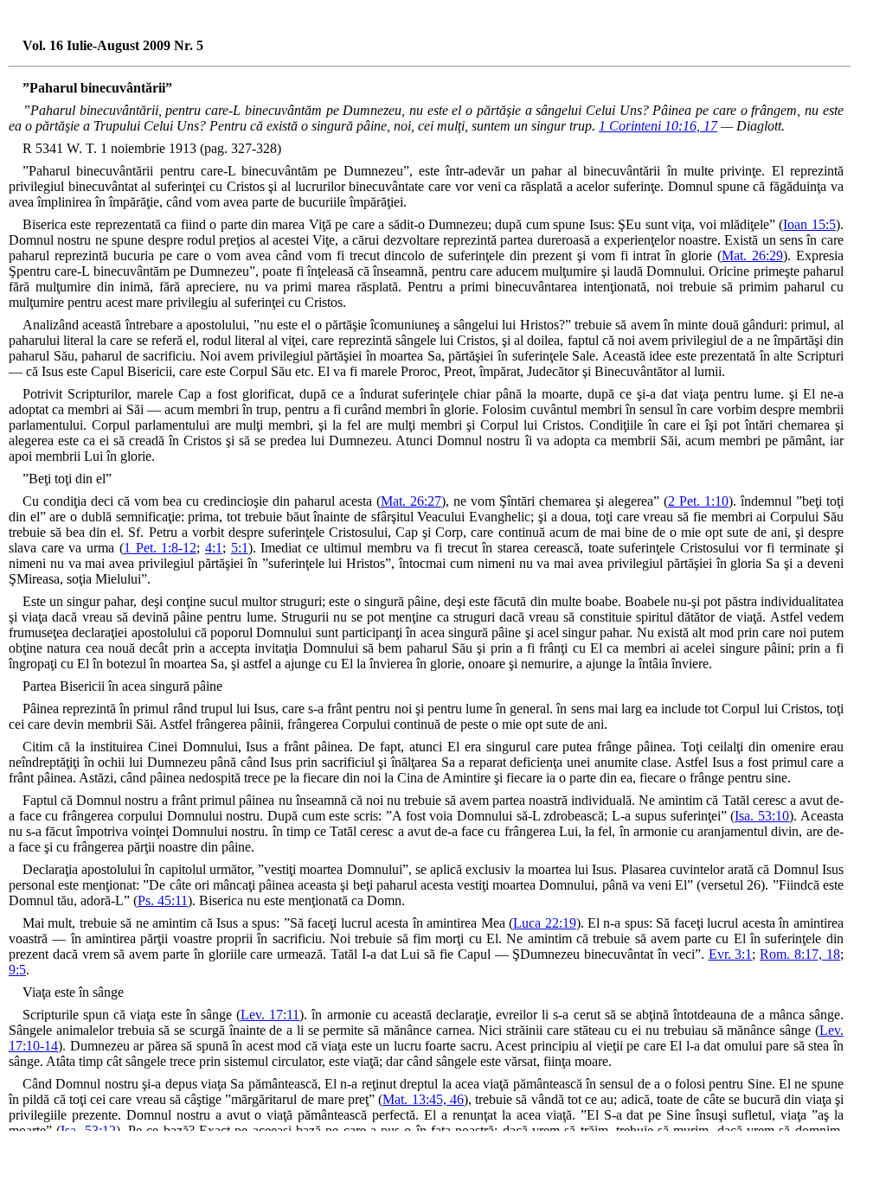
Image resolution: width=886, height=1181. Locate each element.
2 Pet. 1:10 (698, 501)
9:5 (17, 969)
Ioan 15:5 (809, 224)
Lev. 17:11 (270, 1014)
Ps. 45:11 (163, 900)
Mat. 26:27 (411, 501)
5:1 (239, 547)
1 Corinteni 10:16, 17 (658, 125)
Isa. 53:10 (762, 815)
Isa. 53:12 (88, 1130)
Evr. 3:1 (731, 954)
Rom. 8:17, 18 (800, 954)
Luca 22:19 (544, 923)
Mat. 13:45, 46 (423, 1099)
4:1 (213, 547)
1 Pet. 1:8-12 (160, 547)
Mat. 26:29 (752, 255)
